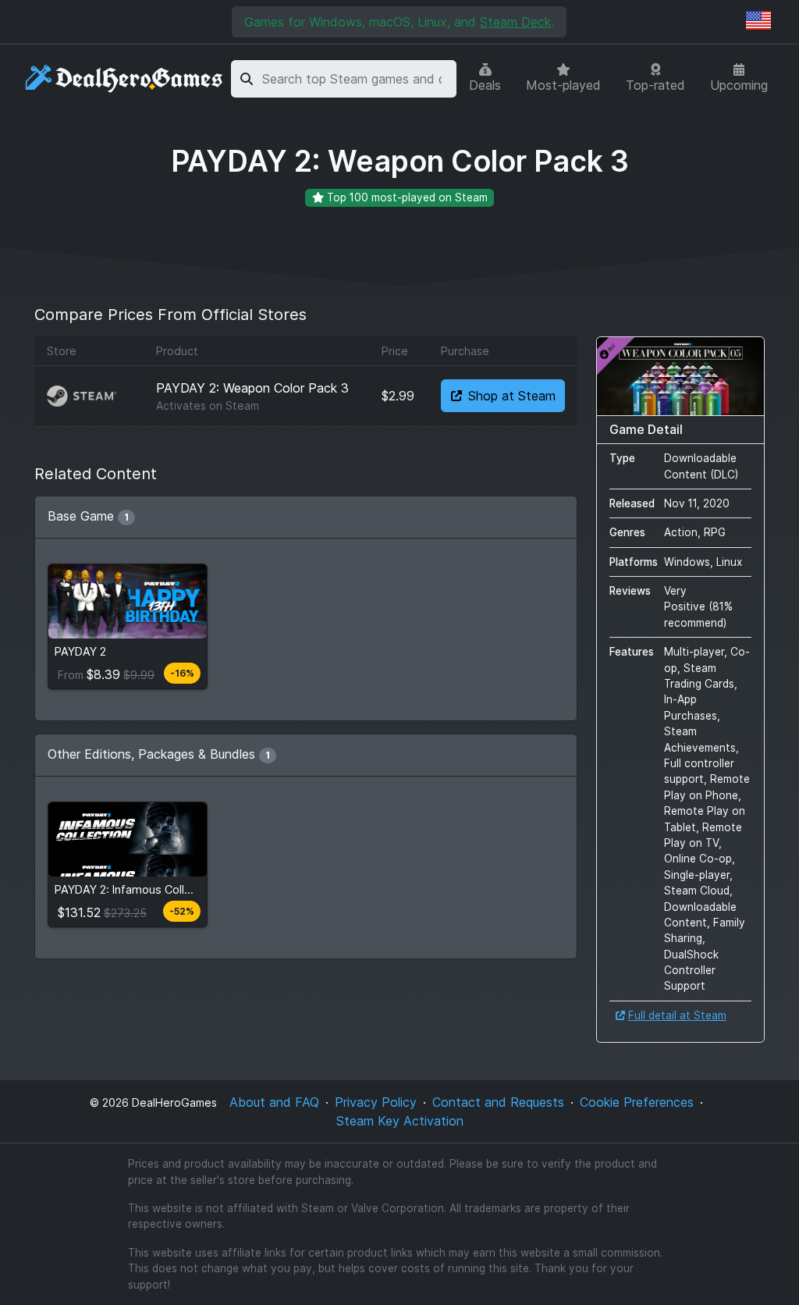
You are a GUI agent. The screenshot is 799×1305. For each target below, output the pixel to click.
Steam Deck (515, 22)
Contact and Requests (498, 1102)
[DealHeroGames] (125, 79)
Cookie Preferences (637, 1102)
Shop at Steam (512, 396)
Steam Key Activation (399, 1121)
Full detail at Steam (677, 1015)
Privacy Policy (376, 1102)
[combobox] (356, 78)
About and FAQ (274, 1102)
